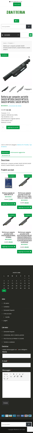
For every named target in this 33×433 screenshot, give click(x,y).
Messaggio (7, 370)
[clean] (22, 374)
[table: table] (21, 376)
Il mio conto (17, 4)
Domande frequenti (9, 310)
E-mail (5, 361)
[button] (30, 35)
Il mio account (7, 313)
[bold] (13, 374)
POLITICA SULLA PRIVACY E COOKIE (14, 338)
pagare (5, 320)
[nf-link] (14, 376)
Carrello (7, 317)
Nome (4, 352)
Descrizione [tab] (5, 152)
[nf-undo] (4, 379)
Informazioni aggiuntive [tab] (17, 152)
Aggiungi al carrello (13, 127)
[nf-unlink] (17, 376)
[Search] (28, 27)
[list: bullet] (7, 376)
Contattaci (6, 307)
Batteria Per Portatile (23, 145)
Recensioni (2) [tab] (6, 155)
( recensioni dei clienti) (15, 106)
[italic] (16, 374)
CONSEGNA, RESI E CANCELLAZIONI (14, 335)
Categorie (7, 35)
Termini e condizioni (9, 342)
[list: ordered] (4, 376)
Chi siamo (6, 303)
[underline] (19, 374)
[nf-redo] (7, 379)
